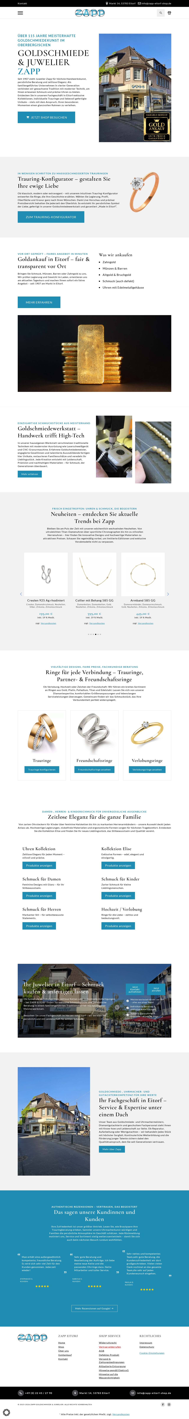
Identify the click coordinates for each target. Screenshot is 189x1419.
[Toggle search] (161, 13)
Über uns (63, 1350)
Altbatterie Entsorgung (112, 1366)
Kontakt (22, 3)
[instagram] (169, 1404)
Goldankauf (65, 1354)
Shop (61, 1346)
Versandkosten (48, 623)
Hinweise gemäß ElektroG (114, 1370)
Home (61, 1342)
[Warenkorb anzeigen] (169, 13)
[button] (20, 594)
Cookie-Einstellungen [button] (152, 1353)
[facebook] (163, 1404)
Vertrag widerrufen (110, 1346)
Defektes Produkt (109, 1354)
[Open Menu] (20, 12)
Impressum (146, 1342)
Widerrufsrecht (108, 1342)
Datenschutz (147, 1346)
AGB (101, 1350)
